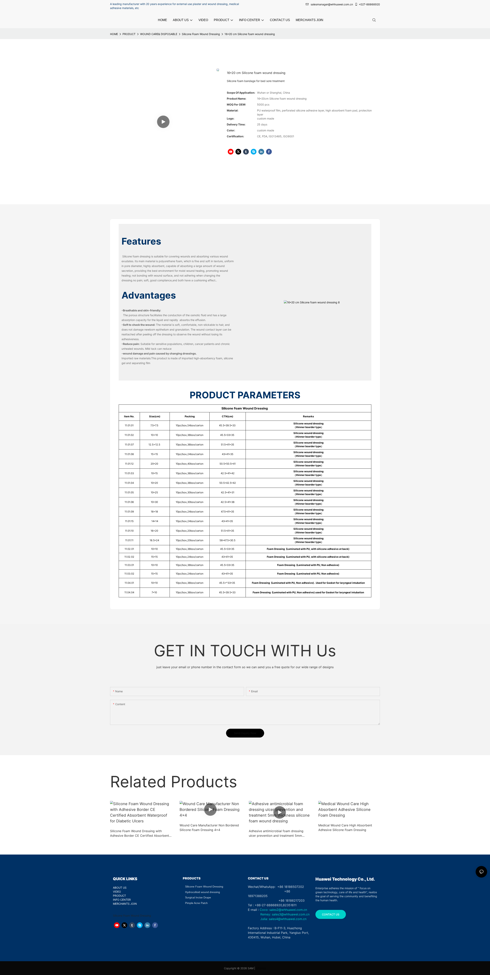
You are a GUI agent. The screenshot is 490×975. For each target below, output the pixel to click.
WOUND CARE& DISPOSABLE (158, 34)
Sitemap (261, 968)
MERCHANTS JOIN (125, 903)
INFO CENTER (122, 899)
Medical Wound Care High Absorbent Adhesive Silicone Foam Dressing (345, 827)
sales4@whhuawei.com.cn (288, 919)
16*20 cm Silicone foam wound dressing (250, 34)
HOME (114, 34)
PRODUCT (129, 34)
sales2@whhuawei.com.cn (288, 910)
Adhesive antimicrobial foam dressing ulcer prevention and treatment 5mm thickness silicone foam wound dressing (278, 833)
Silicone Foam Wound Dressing (201, 34)
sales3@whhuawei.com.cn (290, 914)
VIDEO (117, 891)
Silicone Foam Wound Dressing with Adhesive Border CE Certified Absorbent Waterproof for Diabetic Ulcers (139, 833)
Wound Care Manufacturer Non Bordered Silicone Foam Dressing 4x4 (209, 827)
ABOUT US (120, 887)
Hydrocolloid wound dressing (202, 892)
